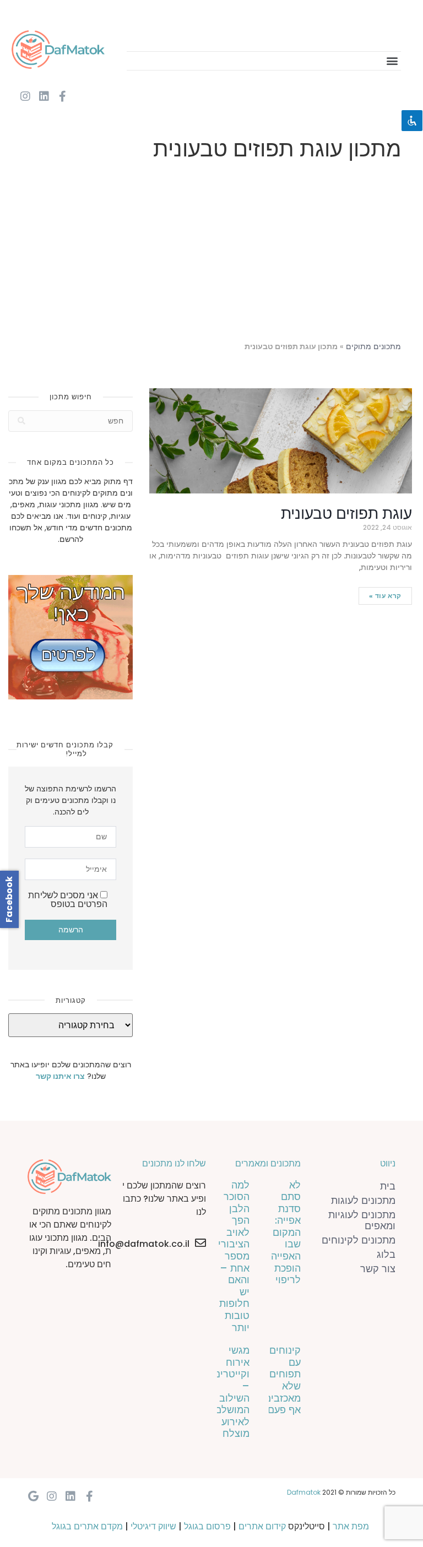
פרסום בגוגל (207, 1526)
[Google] (33, 1496)
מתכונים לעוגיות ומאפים (361, 1220)
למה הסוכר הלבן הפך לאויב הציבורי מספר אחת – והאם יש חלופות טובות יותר (234, 1256)
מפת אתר (351, 1526)
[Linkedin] (44, 96)
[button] (392, 61)
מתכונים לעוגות (363, 1200)
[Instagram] (25, 96)
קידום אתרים (262, 1526)
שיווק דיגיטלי (153, 1526)
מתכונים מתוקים (373, 346)
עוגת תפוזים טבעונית (346, 513)
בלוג (386, 1254)
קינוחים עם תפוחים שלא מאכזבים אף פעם (282, 1379)
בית (387, 1186)
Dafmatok (304, 1492)
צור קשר (377, 1268)
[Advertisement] (211, 253)
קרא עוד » (385, 595)
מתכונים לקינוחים (358, 1240)
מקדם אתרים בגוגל (87, 1526)
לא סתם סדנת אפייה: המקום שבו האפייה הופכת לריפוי (286, 1232)
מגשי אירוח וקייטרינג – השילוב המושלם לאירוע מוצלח (231, 1391)
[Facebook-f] (62, 96)
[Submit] (21, 421)
